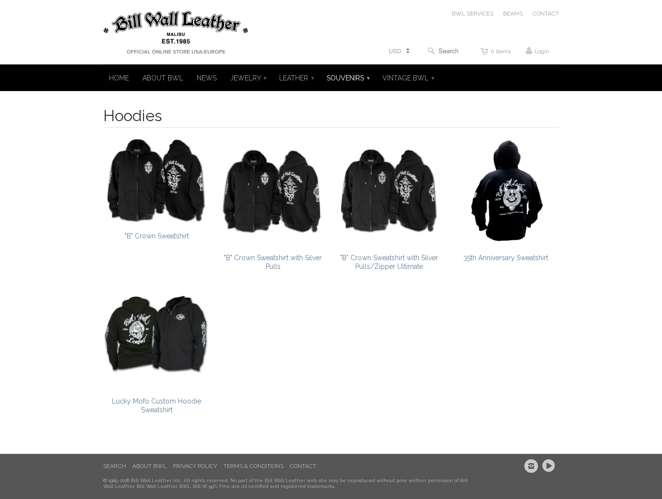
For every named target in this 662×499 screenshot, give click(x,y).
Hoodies (132, 116)
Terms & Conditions (253, 466)
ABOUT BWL (162, 78)
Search (114, 466)
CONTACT (546, 13)
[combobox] (445, 50)
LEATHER (296, 78)
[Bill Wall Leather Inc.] (176, 34)
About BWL (149, 466)
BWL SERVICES (472, 13)
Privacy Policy (195, 466)
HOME (119, 78)
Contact (303, 466)
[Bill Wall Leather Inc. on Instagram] (532, 466)
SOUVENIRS (348, 78)
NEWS (207, 78)
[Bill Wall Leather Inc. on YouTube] (550, 466)
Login (542, 51)
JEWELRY (248, 78)
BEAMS (513, 13)
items (500, 51)
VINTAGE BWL (407, 78)
